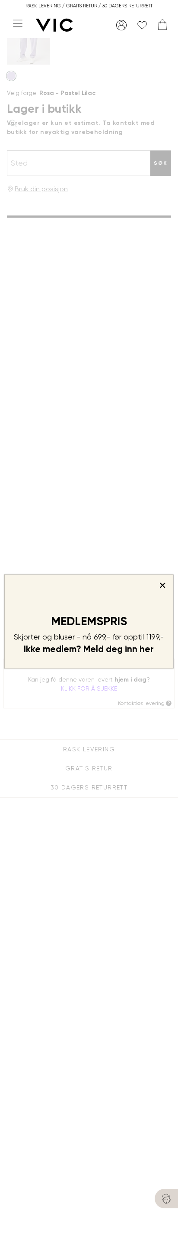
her (147, 649)
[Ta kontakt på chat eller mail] (166, 1198)
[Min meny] (121, 25)
